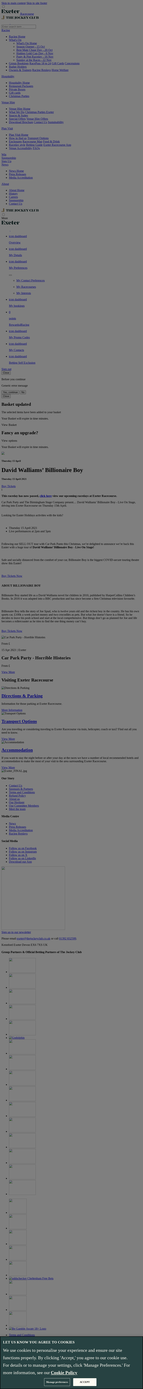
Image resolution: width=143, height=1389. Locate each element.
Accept (85, 1382)
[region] (71, 1362)
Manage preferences (57, 1382)
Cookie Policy (64, 1372)
